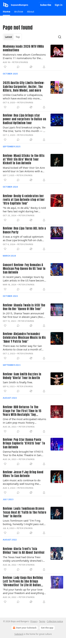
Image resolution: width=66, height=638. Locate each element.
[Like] (5, 67)
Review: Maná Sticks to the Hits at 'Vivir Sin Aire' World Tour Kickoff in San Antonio (24, 159)
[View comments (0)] (18, 67)
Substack (18, 634)
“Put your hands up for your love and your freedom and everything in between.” (23, 591)
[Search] (59, 36)
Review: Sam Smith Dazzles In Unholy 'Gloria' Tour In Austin (22, 376)
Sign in (58, 5)
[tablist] (12, 36)
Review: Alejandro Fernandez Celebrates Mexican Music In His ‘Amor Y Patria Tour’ (24, 337)
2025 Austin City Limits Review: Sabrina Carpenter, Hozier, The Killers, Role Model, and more (23, 86)
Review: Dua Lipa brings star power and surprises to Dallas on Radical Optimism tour (24, 119)
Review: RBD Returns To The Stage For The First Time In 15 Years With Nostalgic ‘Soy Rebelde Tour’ (22, 411)
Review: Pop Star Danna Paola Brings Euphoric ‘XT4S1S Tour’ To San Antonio (24, 443)
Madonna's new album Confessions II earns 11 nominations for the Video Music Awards (24, 56)
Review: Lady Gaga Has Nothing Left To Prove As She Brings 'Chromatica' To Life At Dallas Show (23, 581)
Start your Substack (26, 627)
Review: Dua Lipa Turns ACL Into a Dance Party (24, 230)
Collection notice (55, 621)
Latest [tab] (8, 37)
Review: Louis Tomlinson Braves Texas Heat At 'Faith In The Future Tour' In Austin (24, 512)
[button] (6, 11)
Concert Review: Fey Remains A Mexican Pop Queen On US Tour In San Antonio (24, 268)
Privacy (33, 621)
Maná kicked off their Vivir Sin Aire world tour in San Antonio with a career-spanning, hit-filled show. (24, 169)
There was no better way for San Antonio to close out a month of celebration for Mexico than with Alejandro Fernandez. (22, 347)
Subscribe (45, 5)
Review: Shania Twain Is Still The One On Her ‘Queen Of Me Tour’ (24, 307)
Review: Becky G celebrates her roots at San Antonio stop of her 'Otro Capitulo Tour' (24, 199)
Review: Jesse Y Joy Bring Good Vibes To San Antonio (23, 474)
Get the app (47, 627)
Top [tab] (18, 37)
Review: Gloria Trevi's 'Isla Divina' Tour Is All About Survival (23, 551)
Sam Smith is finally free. (18, 382)
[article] (33, 57)
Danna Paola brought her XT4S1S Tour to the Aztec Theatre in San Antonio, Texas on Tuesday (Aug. (23, 453)
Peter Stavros (20, 62)
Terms (42, 621)
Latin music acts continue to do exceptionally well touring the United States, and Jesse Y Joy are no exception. (23, 481)
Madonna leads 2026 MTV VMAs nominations (23, 48)
